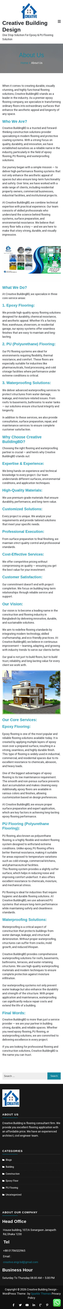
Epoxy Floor (12, 1180)
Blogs (9, 1159)
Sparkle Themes (41, 1293)
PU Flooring (12, 1187)
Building (10, 1166)
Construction (13, 1173)
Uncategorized (13, 1194)
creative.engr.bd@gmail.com (20, 1262)
